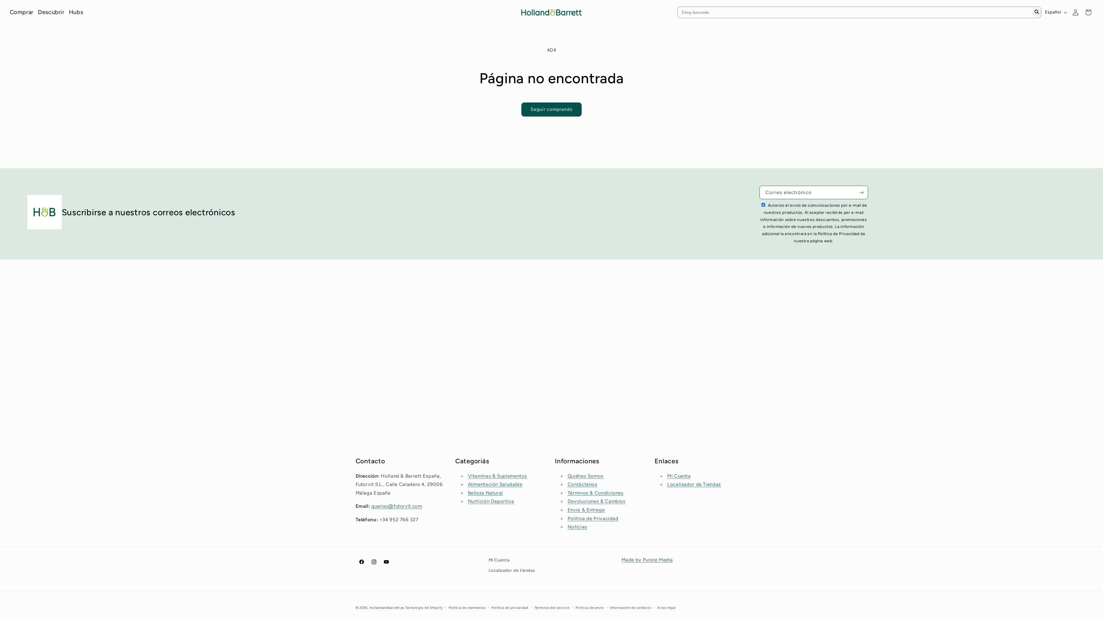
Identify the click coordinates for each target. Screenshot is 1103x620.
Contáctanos (582, 484)
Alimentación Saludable (495, 484)
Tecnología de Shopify (424, 608)
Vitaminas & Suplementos (497, 476)
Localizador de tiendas (512, 570)
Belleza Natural (485, 493)
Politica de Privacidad (593, 518)
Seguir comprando (552, 109)
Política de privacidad (510, 608)
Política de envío (590, 608)
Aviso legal (666, 608)
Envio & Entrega (586, 510)
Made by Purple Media (647, 560)
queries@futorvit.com (396, 506)
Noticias (577, 527)
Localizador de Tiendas (694, 484)
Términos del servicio (552, 608)
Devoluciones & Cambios (597, 501)
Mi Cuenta (679, 476)
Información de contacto (630, 608)
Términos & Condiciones (596, 493)
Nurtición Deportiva (491, 501)
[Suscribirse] (861, 192)
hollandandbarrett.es (387, 608)
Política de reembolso (467, 608)
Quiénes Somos (585, 476)
